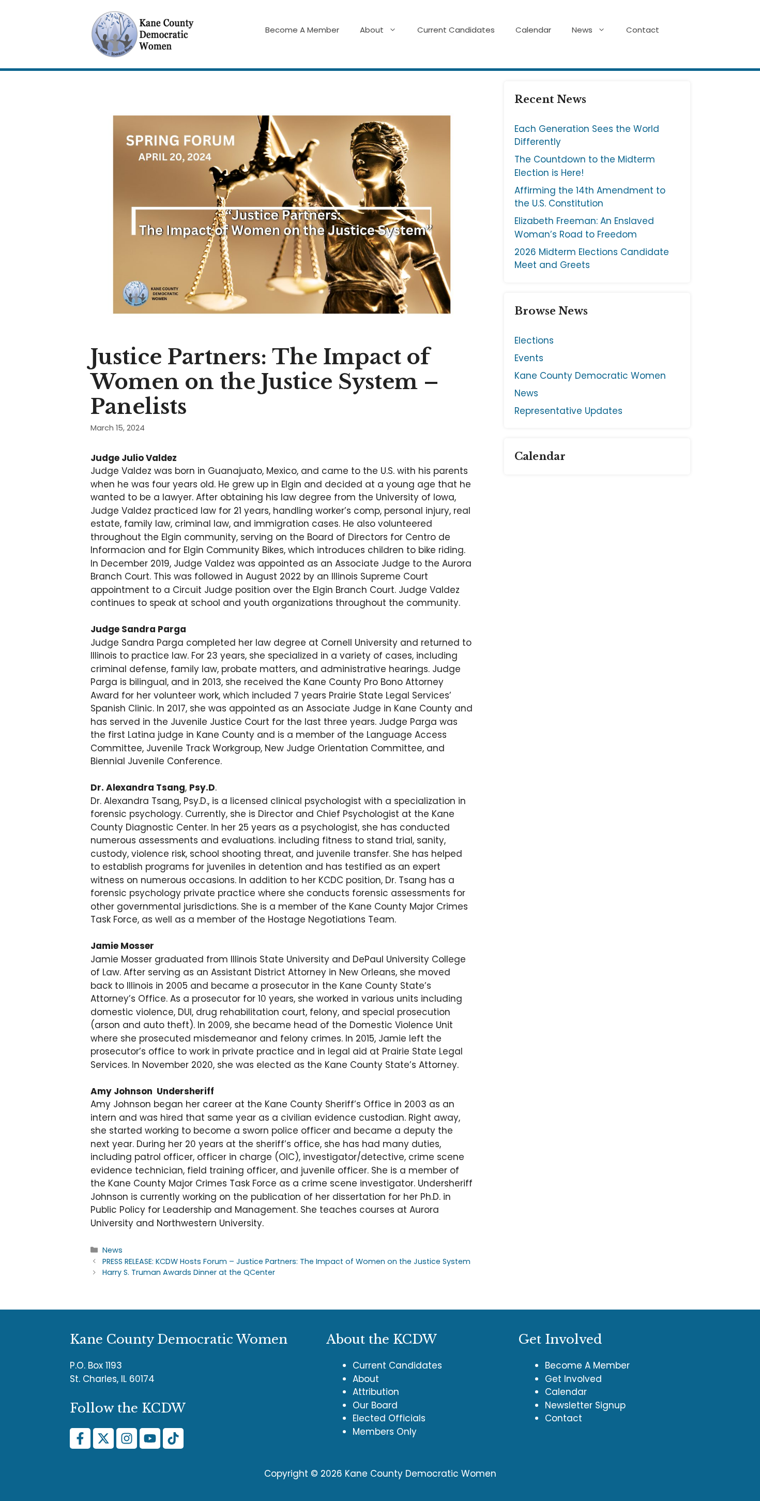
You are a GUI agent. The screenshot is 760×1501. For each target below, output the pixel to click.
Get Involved (573, 1379)
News (582, 30)
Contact (642, 30)
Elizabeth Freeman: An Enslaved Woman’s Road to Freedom (584, 228)
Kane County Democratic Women (590, 375)
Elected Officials (389, 1418)
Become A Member (302, 30)
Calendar (533, 30)
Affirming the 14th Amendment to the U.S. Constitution (589, 197)
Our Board (375, 1405)
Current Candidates (456, 30)
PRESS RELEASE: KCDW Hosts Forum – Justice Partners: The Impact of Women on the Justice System (286, 1261)
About (372, 30)
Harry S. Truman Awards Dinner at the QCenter (188, 1272)
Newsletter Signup (585, 1405)
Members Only (385, 1431)
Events (528, 358)
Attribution (376, 1392)
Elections (534, 340)
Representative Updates (568, 411)
